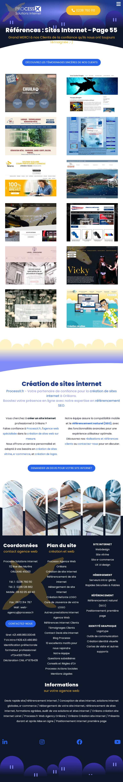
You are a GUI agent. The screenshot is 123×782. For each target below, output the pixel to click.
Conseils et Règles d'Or (61, 663)
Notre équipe (61, 653)
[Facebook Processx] (79, 742)
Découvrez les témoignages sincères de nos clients (61, 62)
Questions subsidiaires (61, 658)
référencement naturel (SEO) (91, 423)
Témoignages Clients (61, 628)
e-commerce (21, 454)
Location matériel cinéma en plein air (30, 238)
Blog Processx (61, 638)
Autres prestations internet (61, 612)
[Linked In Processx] (4, 742)
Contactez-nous (20, 623)
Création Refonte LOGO (61, 597)
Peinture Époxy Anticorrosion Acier (30, 152)
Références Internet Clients (61, 623)
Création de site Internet (61, 571)
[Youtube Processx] (117, 742)
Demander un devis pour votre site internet (61, 468)
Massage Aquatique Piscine (87, 152)
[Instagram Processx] (42, 742)
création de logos (46, 454)
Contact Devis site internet (61, 633)
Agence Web (61, 617)
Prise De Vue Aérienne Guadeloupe (91, 196)
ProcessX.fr (15, 391)
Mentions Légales (61, 674)
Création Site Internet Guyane (88, 325)
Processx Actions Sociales (61, 668)
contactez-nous (88, 444)
